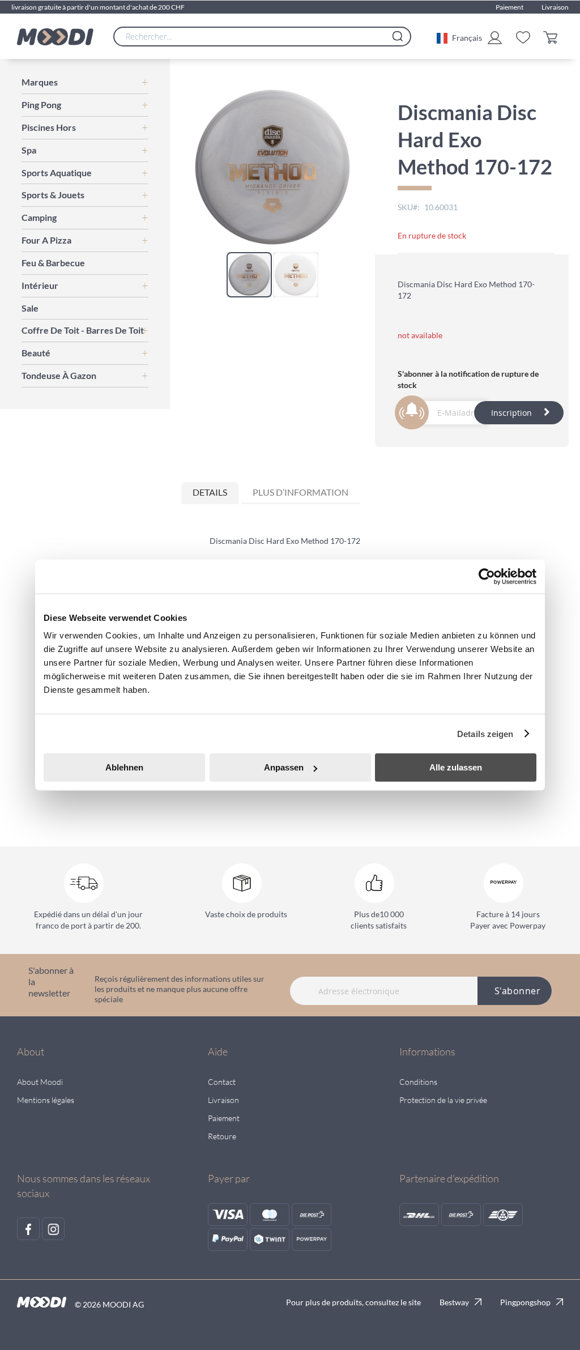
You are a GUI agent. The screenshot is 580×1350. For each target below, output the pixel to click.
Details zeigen (485, 733)
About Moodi (40, 1082)
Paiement (509, 7)
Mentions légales (45, 1100)
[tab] (209, 493)
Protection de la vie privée (443, 1100)
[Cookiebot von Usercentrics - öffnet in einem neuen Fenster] (486, 576)
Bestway (454, 1302)
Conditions (418, 1082)
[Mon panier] (553, 36)
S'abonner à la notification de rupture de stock (468, 379)
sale (30, 308)
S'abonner (517, 991)
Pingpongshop (525, 1302)
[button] (459, 37)
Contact (222, 1082)
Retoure (222, 1136)
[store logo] (55, 36)
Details (210, 492)
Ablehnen (124, 767)
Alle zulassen (455, 767)
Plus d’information (300, 492)
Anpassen (284, 767)
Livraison (555, 7)
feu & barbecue (53, 262)
